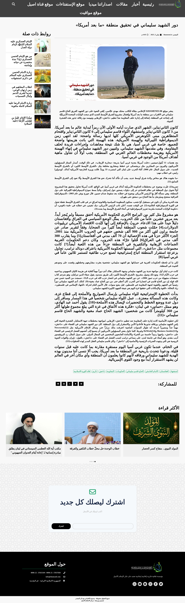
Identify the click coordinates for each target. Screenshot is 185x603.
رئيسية (148, 4)
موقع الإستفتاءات (70, 4)
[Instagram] (150, 584)
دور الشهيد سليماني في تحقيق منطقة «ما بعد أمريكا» (127, 25)
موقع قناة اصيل (40, 4)
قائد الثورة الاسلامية (82, 371)
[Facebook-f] (156, 584)
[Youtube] (140, 584)
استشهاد (174, 371)
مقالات (122, 4)
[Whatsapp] (135, 584)
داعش (101, 371)
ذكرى (94, 371)
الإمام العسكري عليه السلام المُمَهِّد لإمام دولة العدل (21, 44)
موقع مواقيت (91, 12)
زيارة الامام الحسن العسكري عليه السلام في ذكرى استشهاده (21, 75)
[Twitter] (161, 584)
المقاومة (110, 371)
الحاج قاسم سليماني (135, 371)
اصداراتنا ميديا (100, 4)
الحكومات (120, 371)
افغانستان (164, 371)
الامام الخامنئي (152, 371)
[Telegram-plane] (145, 584)
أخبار (136, 4)
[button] (13, 4)
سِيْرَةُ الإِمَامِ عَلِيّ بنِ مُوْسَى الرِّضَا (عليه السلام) (22, 120)
